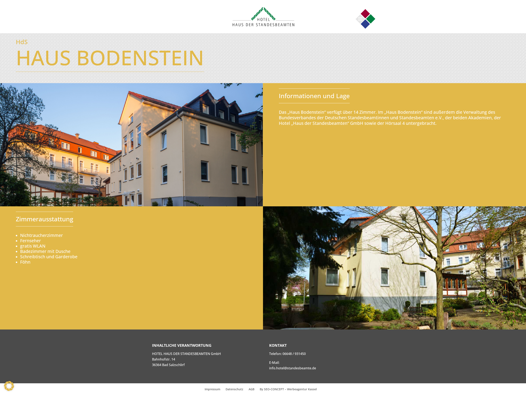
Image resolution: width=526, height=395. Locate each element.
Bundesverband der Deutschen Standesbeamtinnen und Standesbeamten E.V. (370, 18)
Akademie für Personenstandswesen (365, 24)
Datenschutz (234, 389)
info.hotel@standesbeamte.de (292, 368)
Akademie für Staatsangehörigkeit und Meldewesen (365, 13)
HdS (22, 42)
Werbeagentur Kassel (302, 389)
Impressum (212, 389)
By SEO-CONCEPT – (273, 389)
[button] (9, 386)
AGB (251, 389)
